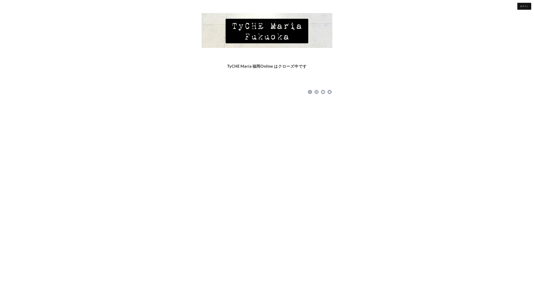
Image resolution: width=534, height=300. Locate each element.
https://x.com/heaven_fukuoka (310, 92)
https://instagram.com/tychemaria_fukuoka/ (316, 92)
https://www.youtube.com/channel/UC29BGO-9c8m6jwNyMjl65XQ (323, 92)
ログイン (524, 6)
